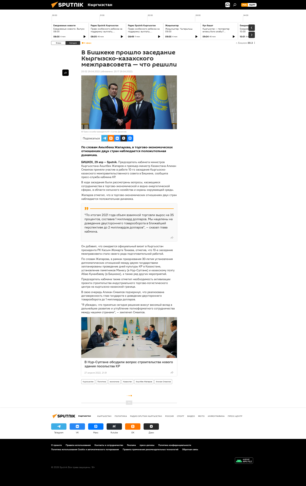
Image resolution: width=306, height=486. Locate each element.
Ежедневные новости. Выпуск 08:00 (68, 30)
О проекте (56, 445)
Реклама (131, 445)
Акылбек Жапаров (144, 381)
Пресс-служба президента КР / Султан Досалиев (104, 131)
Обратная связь (190, 449)
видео (191, 416)
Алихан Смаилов (163, 381)
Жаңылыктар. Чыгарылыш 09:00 (179, 30)
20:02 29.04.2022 (90, 71)
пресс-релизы (147, 445)
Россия (169, 416)
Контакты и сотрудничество (109, 445)
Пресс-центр (235, 416)
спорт (180, 416)
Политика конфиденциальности (174, 445)
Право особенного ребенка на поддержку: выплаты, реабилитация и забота (106, 31)
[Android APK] (244, 461)
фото (201, 416)
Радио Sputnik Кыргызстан (104, 25)
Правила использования (78, 445)
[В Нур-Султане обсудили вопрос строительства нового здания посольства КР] (129, 337)
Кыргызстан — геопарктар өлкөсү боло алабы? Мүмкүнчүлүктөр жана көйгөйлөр (216, 32)
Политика (101, 381)
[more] (172, 237)
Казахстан (127, 381)
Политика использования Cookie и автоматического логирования (85, 449)
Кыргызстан (88, 381)
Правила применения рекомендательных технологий (150, 449)
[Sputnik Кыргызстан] (68, 8)
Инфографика (216, 416)
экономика (114, 381)
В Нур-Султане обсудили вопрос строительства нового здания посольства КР (128, 364)
